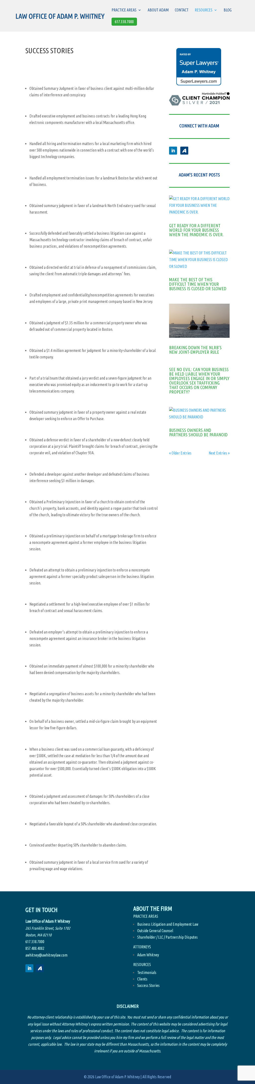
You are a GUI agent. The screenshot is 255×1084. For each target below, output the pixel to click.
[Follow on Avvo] (184, 151)
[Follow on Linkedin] (173, 151)
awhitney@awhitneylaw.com (46, 955)
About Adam (158, 10)
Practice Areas (124, 10)
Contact (182, 10)
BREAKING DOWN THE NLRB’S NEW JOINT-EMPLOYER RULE (195, 349)
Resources (203, 10)
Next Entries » (219, 453)
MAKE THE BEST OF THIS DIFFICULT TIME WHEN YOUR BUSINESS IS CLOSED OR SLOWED (197, 284)
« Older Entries (180, 453)
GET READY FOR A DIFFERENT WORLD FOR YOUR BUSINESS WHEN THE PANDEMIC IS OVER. (196, 230)
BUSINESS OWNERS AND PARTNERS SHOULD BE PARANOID (198, 432)
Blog (228, 10)
